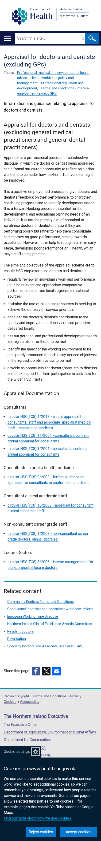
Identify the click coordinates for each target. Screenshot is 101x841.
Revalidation (16, 639)
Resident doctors (20, 631)
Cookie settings (17, 751)
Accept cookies (78, 832)
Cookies (10, 702)
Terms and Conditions (50, 696)
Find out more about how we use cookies (37, 818)
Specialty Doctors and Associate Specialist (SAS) (45, 646)
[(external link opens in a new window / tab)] (36, 671)
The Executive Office (20, 724)
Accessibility (29, 702)
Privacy (75, 696)
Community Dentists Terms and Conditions (40, 602)
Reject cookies (41, 832)
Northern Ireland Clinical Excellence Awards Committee (49, 624)
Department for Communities (27, 739)
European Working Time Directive (32, 616)
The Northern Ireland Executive (36, 716)
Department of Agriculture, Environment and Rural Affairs (50, 732)
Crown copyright (16, 696)
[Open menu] (7, 38)
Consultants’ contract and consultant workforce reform (50, 609)
